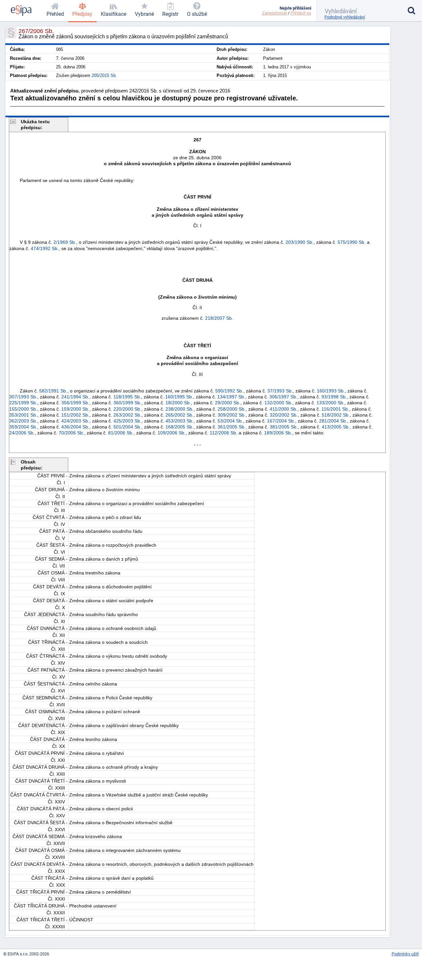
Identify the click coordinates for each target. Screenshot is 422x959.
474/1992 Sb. (45, 248)
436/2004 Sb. (75, 426)
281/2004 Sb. (333, 421)
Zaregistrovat (274, 13)
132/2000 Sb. (278, 402)
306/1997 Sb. (283, 396)
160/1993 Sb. (331, 390)
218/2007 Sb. (219, 318)
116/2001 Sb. (335, 409)
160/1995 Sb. (179, 396)
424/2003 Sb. (75, 421)
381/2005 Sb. (284, 426)
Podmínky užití (405, 953)
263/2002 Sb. (127, 415)
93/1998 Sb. (334, 396)
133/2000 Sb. (330, 402)
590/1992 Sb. (229, 390)
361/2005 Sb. (232, 426)
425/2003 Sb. (127, 421)
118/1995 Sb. (127, 396)
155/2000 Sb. (23, 409)
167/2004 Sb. (281, 421)
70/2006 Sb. (71, 432)
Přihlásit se (300, 13)
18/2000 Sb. (178, 402)
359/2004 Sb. (23, 426)
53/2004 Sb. (230, 421)
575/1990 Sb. (352, 242)
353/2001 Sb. (23, 415)
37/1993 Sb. (280, 390)
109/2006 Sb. (172, 432)
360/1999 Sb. (127, 402)
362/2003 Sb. (23, 421)
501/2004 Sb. (127, 426)
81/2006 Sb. (121, 432)
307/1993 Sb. (23, 396)
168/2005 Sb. (180, 426)
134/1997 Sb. (231, 396)
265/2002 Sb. (180, 415)
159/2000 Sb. (75, 409)
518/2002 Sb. (336, 415)
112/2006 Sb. (223, 432)
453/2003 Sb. (180, 421)
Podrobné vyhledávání (344, 17)
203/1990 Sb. (300, 242)
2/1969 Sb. (64, 242)
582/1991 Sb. (53, 390)
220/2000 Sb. (127, 409)
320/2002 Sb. (284, 415)
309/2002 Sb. (232, 415)
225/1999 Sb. (23, 402)
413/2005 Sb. (336, 426)
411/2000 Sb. (283, 409)
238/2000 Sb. (180, 409)
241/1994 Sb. (75, 396)
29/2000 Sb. (227, 402)
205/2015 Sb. (104, 75)
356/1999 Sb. (75, 402)
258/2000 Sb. (232, 409)
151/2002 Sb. (75, 415)
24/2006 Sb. (22, 432)
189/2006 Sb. (278, 432)
